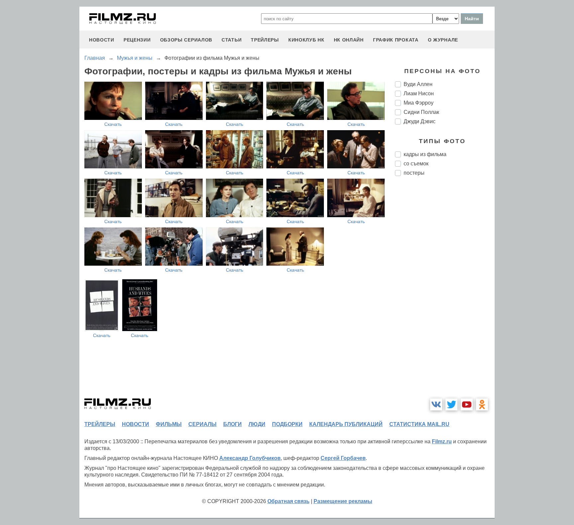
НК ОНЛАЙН (349, 40)
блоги (232, 424)
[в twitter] (451, 404)
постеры (414, 173)
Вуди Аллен (418, 84)
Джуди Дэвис (419, 121)
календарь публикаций (346, 424)
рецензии (137, 40)
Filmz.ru (442, 441)
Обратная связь (288, 501)
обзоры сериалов (186, 40)
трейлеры (265, 40)
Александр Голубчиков (250, 458)
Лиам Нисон (419, 93)
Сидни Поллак (421, 112)
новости (101, 40)
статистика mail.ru (419, 424)
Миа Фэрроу (418, 103)
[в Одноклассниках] (482, 404)
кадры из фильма (425, 154)
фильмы (169, 424)
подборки (287, 424)
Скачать (113, 124)
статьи (231, 40)
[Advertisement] (445, 292)
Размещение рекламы (343, 501)
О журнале (443, 40)
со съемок (416, 163)
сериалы (202, 424)
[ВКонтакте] (436, 404)
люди (256, 424)
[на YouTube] (467, 404)
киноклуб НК (306, 40)
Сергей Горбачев (343, 458)
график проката (396, 40)
